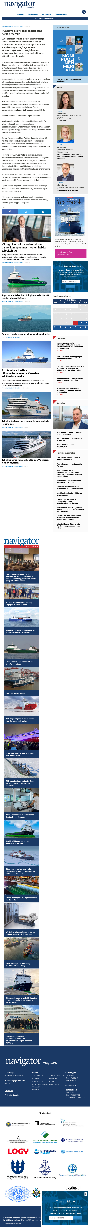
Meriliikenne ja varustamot (45, 18)
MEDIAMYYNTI (70, 1085)
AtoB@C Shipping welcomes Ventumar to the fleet (17, 842)
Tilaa (70, 286)
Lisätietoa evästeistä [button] (12, 1223)
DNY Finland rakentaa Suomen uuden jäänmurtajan (68, 459)
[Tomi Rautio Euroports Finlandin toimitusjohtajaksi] (70, 418)
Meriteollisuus (45, 22)
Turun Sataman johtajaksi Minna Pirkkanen (69, 439)
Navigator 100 (54, 1084)
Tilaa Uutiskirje (12, 1095)
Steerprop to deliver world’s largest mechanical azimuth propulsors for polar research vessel (20, 871)
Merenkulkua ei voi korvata (67, 191)
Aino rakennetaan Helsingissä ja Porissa (69, 465)
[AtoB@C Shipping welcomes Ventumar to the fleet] (21, 829)
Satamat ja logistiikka (39, 1084)
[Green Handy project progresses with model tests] (21, 885)
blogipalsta (68, 119)
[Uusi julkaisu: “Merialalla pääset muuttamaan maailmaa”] (70, 53)
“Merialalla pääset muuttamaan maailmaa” (69, 80)
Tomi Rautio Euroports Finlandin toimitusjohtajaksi (69, 433)
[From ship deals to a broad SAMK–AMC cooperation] (21, 737)
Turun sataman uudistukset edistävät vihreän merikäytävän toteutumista (69, 390)
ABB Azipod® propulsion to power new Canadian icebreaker (20, 720)
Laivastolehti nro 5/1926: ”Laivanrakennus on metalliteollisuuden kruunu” (67, 501)
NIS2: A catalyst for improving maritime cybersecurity (18, 965)
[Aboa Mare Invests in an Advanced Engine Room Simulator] (21, 800)
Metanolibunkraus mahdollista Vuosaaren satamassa (69, 481)
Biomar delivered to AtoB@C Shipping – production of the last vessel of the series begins (21, 1000)
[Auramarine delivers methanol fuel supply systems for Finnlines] (21, 617)
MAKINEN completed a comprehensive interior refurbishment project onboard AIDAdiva (19, 1039)
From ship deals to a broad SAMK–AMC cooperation (20, 754)
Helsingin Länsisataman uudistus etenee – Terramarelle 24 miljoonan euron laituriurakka (70, 368)
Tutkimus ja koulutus (57, 1076)
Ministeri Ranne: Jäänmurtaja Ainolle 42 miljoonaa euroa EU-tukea (69, 526)
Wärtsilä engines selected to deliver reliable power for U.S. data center (21, 933)
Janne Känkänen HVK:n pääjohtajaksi (66, 446)
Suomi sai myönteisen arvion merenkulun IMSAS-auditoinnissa (70, 488)
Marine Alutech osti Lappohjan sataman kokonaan (69, 357)
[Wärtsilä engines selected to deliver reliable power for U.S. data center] (21, 916)
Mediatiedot (33, 14)
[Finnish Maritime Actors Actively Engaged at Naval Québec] (21, 592)
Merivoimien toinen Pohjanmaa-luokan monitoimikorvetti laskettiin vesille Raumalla (70, 509)
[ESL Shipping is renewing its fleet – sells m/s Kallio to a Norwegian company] (21, 768)
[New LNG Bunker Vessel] (21, 679)
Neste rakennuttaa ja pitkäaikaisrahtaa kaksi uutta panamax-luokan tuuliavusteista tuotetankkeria (70, 345)
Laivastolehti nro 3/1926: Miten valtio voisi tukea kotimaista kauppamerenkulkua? (69, 518)
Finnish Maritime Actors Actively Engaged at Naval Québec (19, 604)
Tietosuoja (9, 1091)
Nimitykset (53, 1078)
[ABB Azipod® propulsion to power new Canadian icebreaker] (21, 706)
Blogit (51, 1081)
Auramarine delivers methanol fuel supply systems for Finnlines (20, 631)
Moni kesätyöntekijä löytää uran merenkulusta (69, 494)
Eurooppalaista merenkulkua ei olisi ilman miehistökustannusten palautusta (70, 157)
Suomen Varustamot (62, 152)
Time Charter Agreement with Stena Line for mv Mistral (21, 663)
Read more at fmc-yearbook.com (65, 253)
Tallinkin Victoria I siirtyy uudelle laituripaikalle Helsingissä (70, 379)
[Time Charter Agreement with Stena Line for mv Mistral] (21, 647)
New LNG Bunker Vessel (16, 693)
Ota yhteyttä (46, 14)
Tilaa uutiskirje (61, 14)
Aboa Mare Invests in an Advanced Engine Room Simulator (20, 816)
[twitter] (26, 211)
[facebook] (10, 211)
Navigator (21, 14)
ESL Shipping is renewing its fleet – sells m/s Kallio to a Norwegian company (20, 783)
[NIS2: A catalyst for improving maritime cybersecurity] (21, 949)
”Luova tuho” (62, 121)
